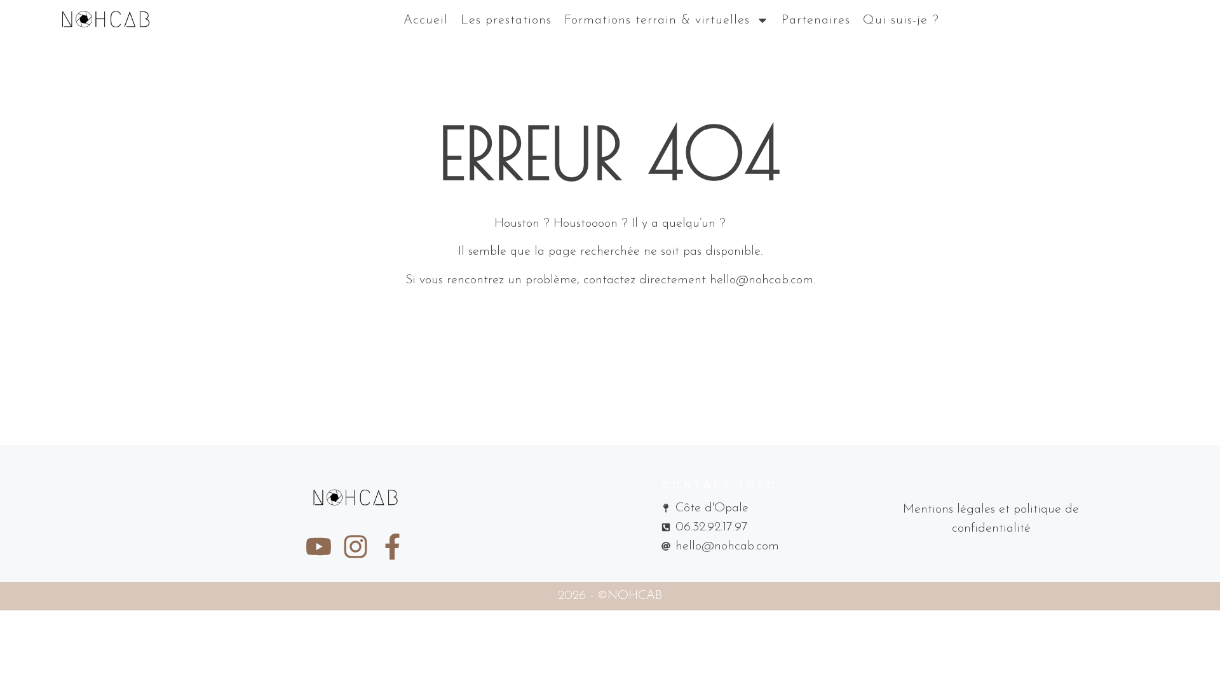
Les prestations (506, 20)
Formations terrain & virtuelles (657, 20)
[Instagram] (355, 547)
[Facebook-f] (392, 547)
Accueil (425, 20)
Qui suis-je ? (901, 20)
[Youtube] (319, 547)
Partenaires (816, 20)
